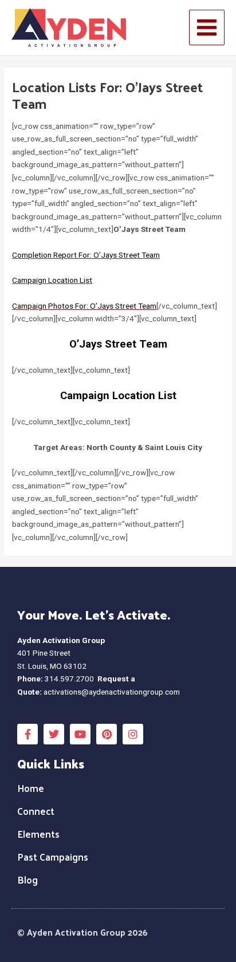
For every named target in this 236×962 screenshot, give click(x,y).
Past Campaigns (52, 856)
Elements (38, 833)
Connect (35, 811)
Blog (27, 879)
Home (30, 788)
